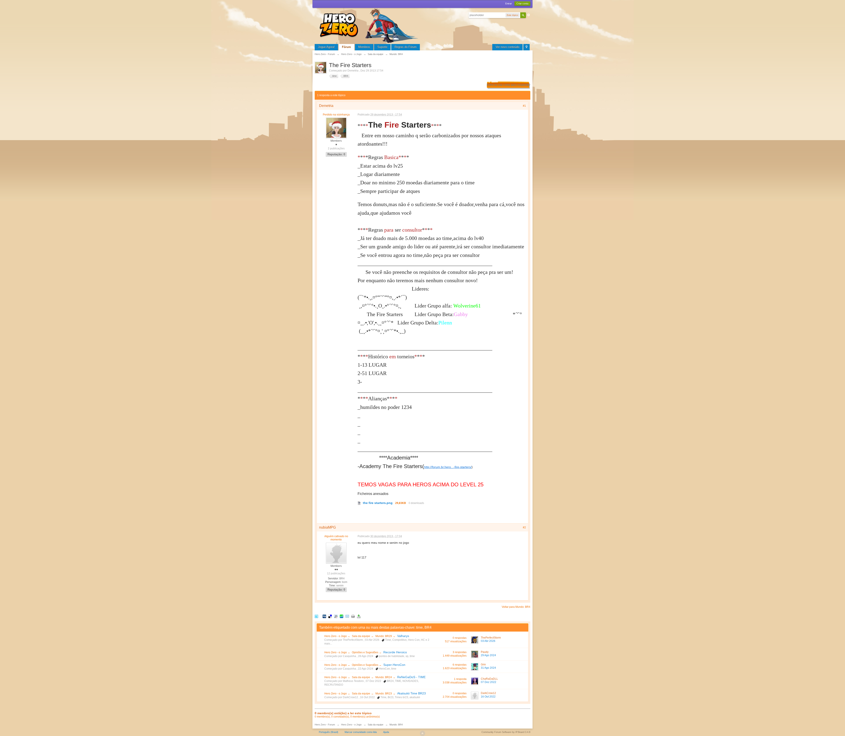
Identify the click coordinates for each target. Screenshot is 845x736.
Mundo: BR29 (383, 636)
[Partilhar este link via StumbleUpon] (341, 616)
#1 (524, 105)
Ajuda (386, 732)
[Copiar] (353, 616)
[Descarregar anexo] (359, 503)
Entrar (508, 3)
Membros (364, 47)
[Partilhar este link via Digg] (324, 616)
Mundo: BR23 (383, 693)
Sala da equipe (361, 636)
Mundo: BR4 (396, 724)
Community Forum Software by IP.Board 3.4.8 (505, 732)
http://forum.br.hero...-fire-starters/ (448, 467)
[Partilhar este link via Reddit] (336, 616)
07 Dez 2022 (488, 682)
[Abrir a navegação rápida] (526, 47)
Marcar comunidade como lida (361, 732)
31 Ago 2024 (488, 667)
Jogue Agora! (326, 47)
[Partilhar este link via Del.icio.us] (330, 616)
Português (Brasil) (328, 732)
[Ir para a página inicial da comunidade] (370, 25)
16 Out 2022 (488, 696)
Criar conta (522, 3)
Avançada (528, 15)
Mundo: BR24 (383, 677)
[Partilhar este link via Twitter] (316, 616)
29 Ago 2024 (488, 655)
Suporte (382, 47)
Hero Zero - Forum (325, 724)
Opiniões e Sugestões (365, 652)
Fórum (346, 47)
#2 (524, 527)
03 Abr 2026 (488, 641)
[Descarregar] (358, 616)
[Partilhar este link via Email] (347, 616)
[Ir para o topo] (422, 733)
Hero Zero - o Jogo (335, 636)
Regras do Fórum (406, 47)
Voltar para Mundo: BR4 (516, 606)
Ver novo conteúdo (507, 47)
